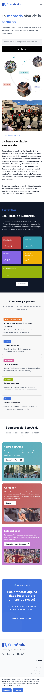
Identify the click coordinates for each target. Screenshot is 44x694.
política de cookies (13, 686)
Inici (41, 665)
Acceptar (18, 690)
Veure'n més (22, 284)
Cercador (39, 668)
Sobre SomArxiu (36, 674)
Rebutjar (6, 690)
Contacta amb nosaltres (22, 619)
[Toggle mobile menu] (41, 4)
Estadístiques (37, 671)
